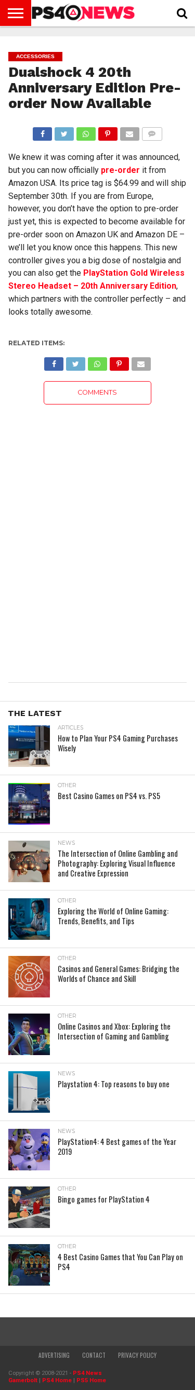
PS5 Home (91, 1380)
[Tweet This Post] (64, 131)
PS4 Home (57, 1380)
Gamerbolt (22, 1380)
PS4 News (87, 1373)
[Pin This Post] (108, 131)
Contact (94, 1355)
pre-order (120, 170)
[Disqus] (97, 534)
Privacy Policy (137, 1355)
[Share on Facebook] (43, 131)
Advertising (54, 1355)
